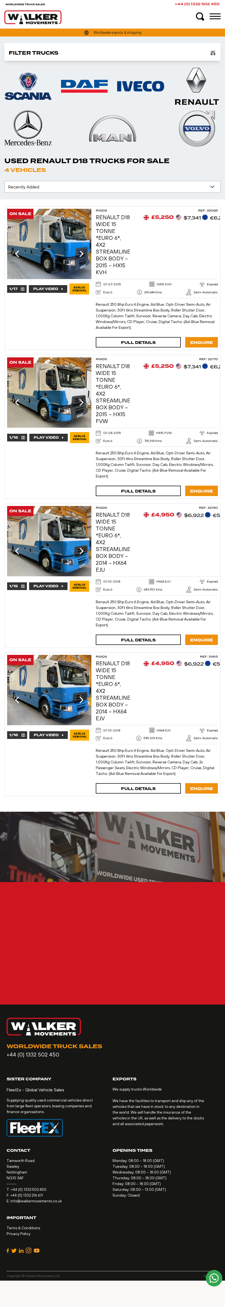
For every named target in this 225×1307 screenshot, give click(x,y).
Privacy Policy (18, 1233)
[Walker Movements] (32, 17)
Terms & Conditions (23, 1228)
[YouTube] (37, 1250)
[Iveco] (141, 86)
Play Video (45, 289)
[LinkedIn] (21, 1250)
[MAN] (113, 128)
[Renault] (197, 86)
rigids (101, 210)
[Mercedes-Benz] (28, 128)
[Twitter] (14, 1250)
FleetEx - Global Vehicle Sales (35, 1089)
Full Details (138, 343)
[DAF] (84, 86)
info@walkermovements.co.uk (36, 1201)
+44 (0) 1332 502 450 (197, 4)
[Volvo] (197, 128)
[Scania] (28, 86)
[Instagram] (29, 1250)
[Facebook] (8, 1250)
